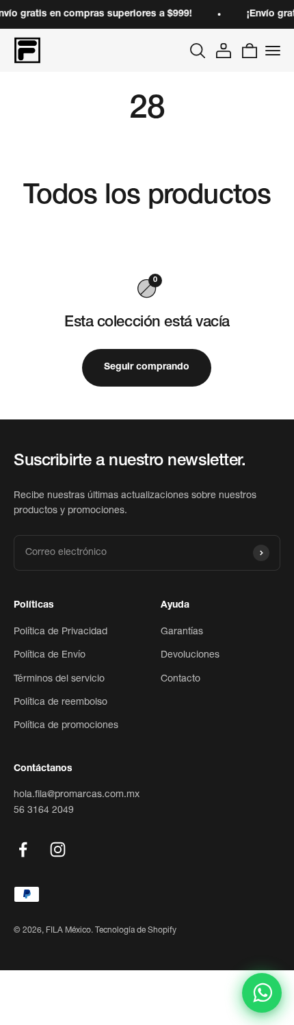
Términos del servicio (59, 679)
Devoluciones (190, 655)
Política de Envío (49, 655)
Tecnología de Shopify (135, 930)
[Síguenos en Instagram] (58, 849)
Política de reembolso (60, 703)
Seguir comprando (146, 367)
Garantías (182, 632)
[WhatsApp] (262, 993)
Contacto (180, 679)
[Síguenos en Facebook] (23, 849)
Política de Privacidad (60, 632)
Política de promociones (66, 726)
